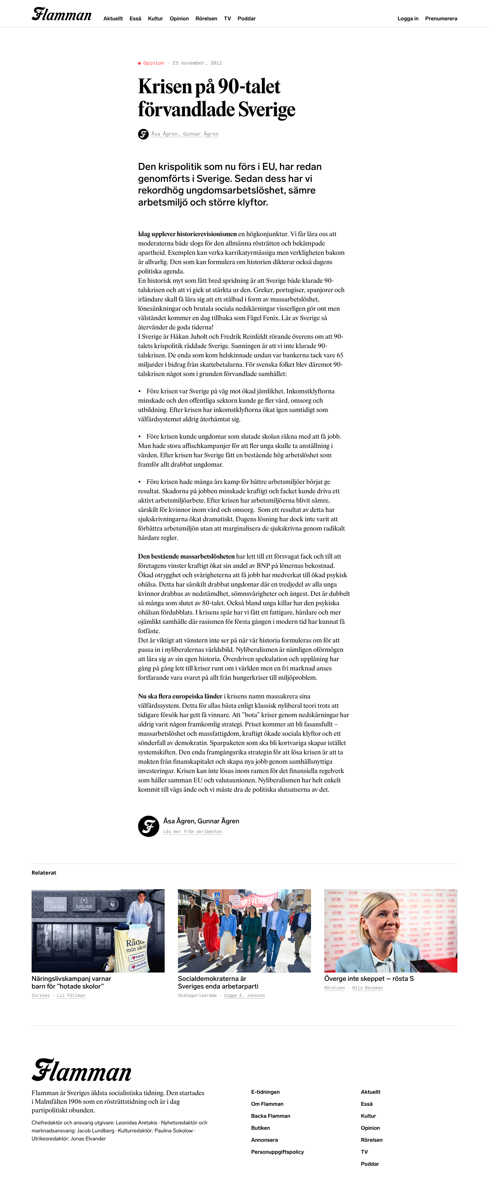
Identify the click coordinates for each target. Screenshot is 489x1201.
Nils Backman (367, 988)
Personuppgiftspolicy (277, 1152)
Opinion (179, 19)
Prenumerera (441, 19)
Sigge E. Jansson (244, 995)
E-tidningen (265, 1092)
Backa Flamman (270, 1116)
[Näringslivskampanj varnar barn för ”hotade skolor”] (98, 931)
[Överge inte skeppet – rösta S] (390, 931)
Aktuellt (113, 19)
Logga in (408, 19)
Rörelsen (206, 19)
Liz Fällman (71, 995)
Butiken (260, 1128)
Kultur (155, 19)
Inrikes (41, 995)
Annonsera (264, 1140)
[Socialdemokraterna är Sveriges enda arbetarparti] (244, 931)
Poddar (247, 19)
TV (227, 19)
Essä (135, 19)
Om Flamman (267, 1104)
